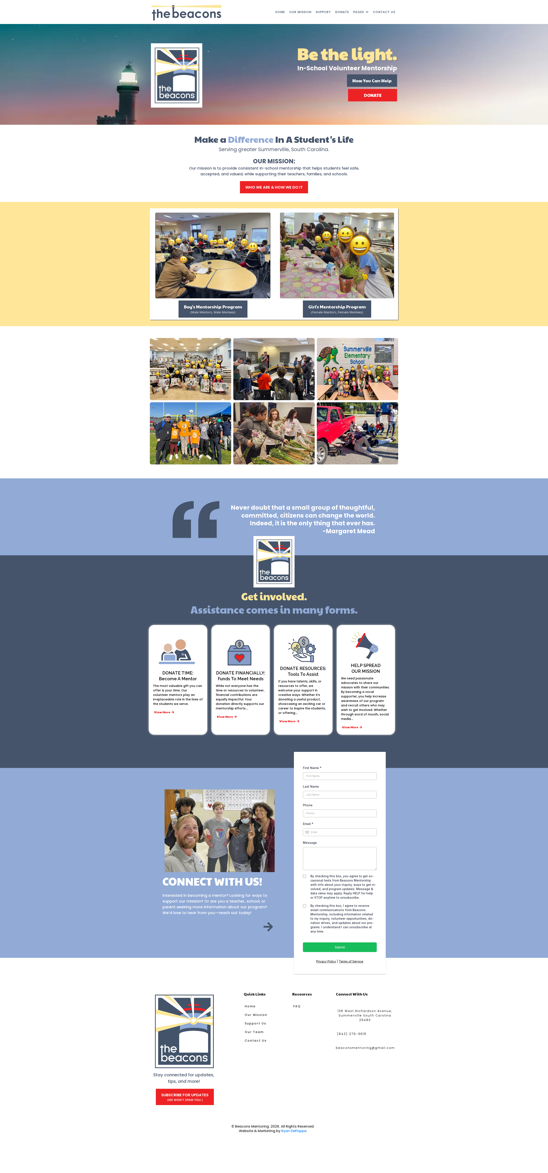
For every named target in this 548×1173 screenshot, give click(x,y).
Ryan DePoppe (293, 1130)
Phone (308, 805)
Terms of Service (351, 961)
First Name (312, 768)
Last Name (311, 786)
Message (310, 842)
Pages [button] (359, 12)
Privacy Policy (326, 961)
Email (308, 824)
